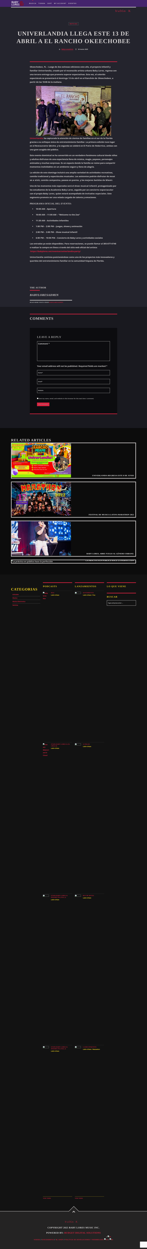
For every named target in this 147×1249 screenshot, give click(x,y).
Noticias (73, 24)
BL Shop (59, 1240)
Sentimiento (88, 593)
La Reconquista (90, 1047)
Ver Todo (47, 1198)
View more (73, 461)
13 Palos (86, 744)
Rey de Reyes (88, 895)
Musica (14, 598)
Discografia (48, 1240)
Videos (37, 1240)
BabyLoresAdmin (67, 49)
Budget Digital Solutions (82, 1233)
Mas (52, 593)
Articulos (15, 594)
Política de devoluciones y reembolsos (84, 1240)
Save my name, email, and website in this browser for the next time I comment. (66, 398)
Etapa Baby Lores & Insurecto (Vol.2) (59, 896)
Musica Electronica (18, 601)
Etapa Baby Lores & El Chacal (60, 745)
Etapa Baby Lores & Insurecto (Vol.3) (59, 1048)
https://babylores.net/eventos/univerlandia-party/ (55, 251)
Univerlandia (36, 138)
